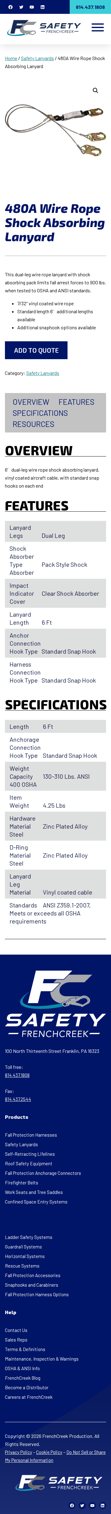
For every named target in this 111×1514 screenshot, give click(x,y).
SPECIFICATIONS (40, 412)
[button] (95, 90)
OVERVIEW (31, 401)
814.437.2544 (18, 1099)
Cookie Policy (49, 1452)
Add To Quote (36, 350)
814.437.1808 (90, 7)
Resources (33, 423)
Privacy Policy (18, 1452)
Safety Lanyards (37, 58)
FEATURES (76, 401)
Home (11, 58)
